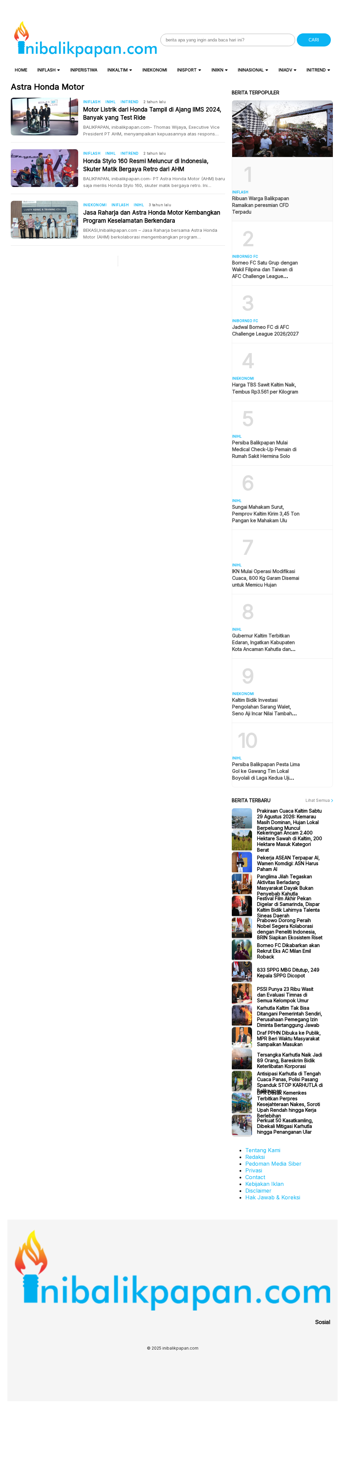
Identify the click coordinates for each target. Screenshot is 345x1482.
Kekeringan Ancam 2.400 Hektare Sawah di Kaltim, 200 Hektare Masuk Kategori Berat (289, 841)
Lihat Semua (318, 800)
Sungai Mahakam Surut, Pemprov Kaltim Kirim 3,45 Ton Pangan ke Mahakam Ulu (266, 513)
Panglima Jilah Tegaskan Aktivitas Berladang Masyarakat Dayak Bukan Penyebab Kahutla (285, 885)
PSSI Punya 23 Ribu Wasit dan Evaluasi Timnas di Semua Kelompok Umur (285, 994)
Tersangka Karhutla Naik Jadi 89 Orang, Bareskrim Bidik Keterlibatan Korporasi (289, 1060)
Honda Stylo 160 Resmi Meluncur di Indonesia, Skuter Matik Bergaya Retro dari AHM (146, 165)
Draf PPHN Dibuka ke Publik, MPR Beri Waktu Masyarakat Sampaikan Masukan (289, 1038)
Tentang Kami (262, 1150)
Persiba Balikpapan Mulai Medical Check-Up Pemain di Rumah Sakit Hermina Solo (264, 449)
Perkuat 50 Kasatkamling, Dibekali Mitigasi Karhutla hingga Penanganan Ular (285, 1125)
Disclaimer (258, 1190)
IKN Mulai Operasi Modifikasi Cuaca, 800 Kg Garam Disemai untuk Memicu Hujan (265, 578)
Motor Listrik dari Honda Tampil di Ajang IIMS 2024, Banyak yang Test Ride (152, 113)
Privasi (253, 1170)
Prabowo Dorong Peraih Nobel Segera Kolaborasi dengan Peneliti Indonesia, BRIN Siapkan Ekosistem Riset (289, 928)
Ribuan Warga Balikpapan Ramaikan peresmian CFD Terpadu (260, 205)
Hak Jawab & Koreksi (272, 1197)
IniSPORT (187, 69)
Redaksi (255, 1157)
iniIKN (217, 69)
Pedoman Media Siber (273, 1163)
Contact (255, 1177)
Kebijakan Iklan (264, 1183)
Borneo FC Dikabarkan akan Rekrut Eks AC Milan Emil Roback (288, 950)
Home (21, 69)
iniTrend (316, 69)
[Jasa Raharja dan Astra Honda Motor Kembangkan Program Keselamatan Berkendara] (47, 220)
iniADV (285, 69)
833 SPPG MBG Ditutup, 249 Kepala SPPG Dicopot (288, 972)
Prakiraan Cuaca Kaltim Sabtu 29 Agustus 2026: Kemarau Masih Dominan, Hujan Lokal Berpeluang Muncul (289, 819)
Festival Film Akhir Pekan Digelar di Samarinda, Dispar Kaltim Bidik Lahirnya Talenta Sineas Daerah (288, 906)
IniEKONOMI (155, 69)
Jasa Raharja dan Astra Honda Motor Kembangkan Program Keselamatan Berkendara (151, 216)
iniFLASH (46, 69)
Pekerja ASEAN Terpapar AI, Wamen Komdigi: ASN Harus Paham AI (288, 863)
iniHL (110, 102)
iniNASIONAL (251, 69)
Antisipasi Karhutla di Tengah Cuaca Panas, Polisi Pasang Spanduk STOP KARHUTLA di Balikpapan (290, 1082)
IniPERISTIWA (83, 69)
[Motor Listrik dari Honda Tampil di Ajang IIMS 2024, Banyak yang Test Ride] (47, 116)
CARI (314, 39)
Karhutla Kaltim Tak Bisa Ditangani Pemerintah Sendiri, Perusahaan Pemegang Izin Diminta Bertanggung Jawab (289, 1016)
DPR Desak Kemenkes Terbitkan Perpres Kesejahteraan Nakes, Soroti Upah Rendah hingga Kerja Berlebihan (288, 1104)
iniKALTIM (117, 69)
